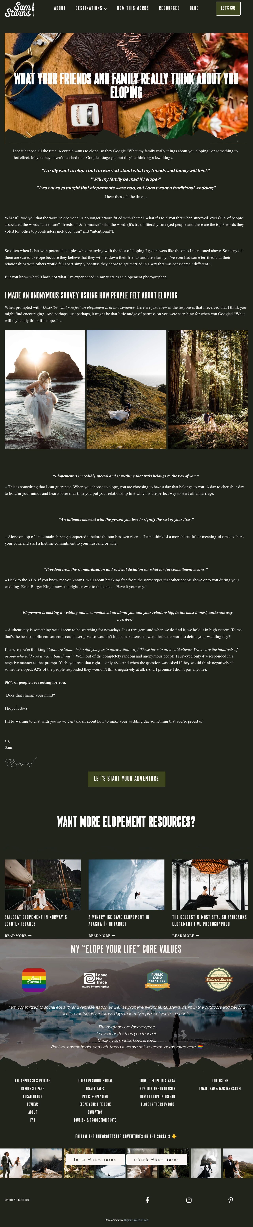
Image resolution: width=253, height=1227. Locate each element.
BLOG (194, 8)
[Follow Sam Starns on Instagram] (189, 1200)
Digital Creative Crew (136, 1220)
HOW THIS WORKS (133, 8)
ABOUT (60, 8)
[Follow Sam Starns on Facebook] (147, 1200)
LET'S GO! (228, 8)
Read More (18, 935)
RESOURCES (169, 8)
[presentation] (43, 884)
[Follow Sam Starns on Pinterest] (231, 1200)
